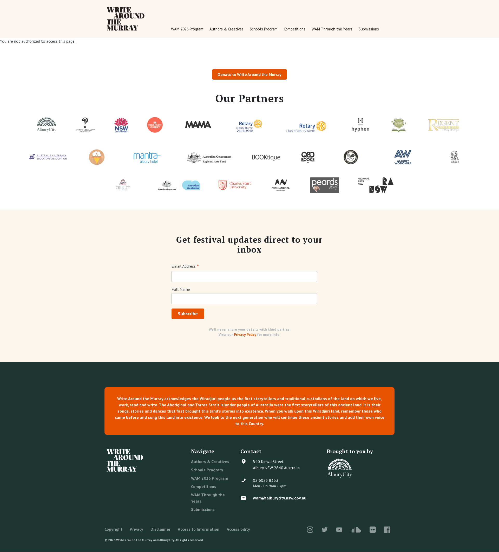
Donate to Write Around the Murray (249, 74)
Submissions (369, 29)
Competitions (294, 29)
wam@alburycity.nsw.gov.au (279, 497)
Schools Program (264, 29)
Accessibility (238, 529)
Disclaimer (160, 529)
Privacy (136, 529)
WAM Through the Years (332, 29)
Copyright (113, 529)
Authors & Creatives (226, 29)
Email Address (185, 266)
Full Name (181, 289)
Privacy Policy (245, 334)
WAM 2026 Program (187, 29)
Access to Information (198, 529)
